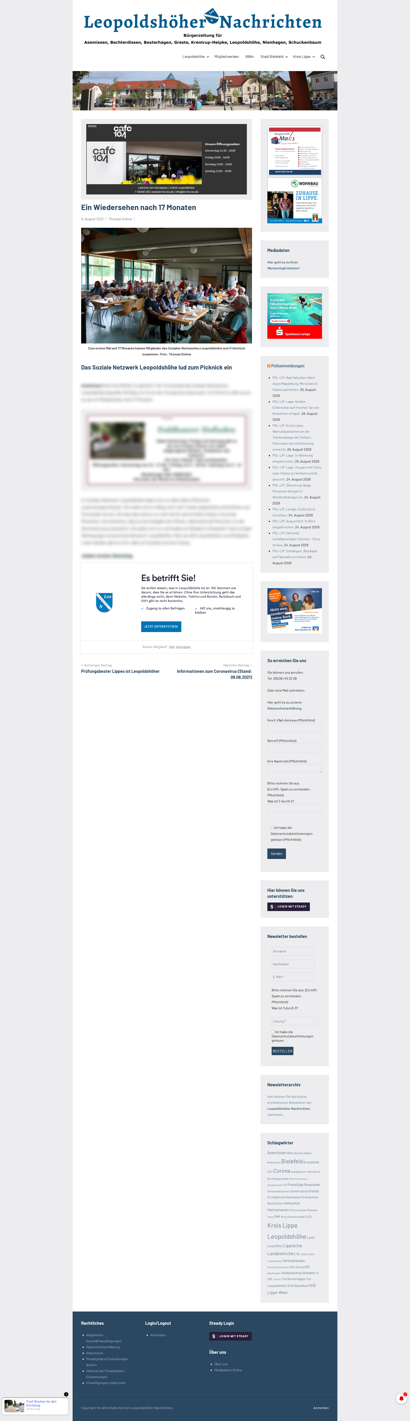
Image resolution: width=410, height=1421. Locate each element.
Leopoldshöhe (194, 56)
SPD (307, 1267)
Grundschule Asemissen (284, 1197)
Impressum (94, 1353)
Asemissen (277, 1152)
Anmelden (158, 1335)
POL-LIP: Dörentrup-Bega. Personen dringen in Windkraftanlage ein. (292, 491)
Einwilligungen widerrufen (106, 1383)
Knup (284, 1216)
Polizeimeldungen (288, 365)
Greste (313, 1191)
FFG (284, 1185)
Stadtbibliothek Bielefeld (298, 1273)
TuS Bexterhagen (293, 1279)
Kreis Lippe (301, 56)
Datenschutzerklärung (103, 1347)
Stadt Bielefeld (272, 56)
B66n (250, 56)
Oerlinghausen (294, 1260)
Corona (282, 1170)
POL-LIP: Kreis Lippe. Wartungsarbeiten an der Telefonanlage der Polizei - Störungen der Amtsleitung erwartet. (292, 437)
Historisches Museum (304, 1210)
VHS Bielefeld (297, 1286)
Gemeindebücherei (278, 1191)
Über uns (221, 1364)
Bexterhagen (274, 1162)
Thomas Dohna (120, 219)
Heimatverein (278, 1209)
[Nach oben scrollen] (401, 1412)
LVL (297, 1253)
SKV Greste (297, 1267)
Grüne (279, 1203)
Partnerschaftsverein (278, 1267)
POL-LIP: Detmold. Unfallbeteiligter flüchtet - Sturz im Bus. (296, 539)
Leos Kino (274, 1246)
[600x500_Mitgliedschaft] (294, 632)
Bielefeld (292, 1161)
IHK (277, 1216)
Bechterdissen (303, 1153)
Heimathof (291, 1203)
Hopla (270, 1216)
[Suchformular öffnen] (323, 57)
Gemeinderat (299, 1191)
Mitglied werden (226, 56)
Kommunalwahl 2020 (299, 1216)
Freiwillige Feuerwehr (304, 1184)
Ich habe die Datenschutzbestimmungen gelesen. (292, 1036)
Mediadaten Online (228, 1370)
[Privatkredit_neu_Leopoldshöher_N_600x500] (294, 337)
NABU (304, 1254)
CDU (270, 1171)
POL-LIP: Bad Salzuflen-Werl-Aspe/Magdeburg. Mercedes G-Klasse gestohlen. (295, 383)
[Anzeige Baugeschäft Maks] (294, 174)
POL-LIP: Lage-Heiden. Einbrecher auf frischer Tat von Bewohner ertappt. (295, 407)
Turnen (277, 1279)
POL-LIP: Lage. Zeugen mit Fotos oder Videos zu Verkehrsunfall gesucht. (296, 473)
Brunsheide (311, 1162)
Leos (311, 1237)
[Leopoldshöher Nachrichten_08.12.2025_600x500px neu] (294, 222)
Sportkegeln (273, 1273)
